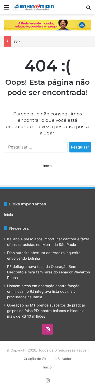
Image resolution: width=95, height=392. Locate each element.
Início (47, 166)
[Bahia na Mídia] (34, 7)
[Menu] (6, 9)
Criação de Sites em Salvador (48, 359)
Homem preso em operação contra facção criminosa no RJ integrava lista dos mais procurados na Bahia (43, 291)
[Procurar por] (88, 9)
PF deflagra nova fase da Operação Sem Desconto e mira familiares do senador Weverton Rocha (48, 272)
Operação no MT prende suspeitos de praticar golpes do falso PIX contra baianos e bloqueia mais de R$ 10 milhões (46, 310)
